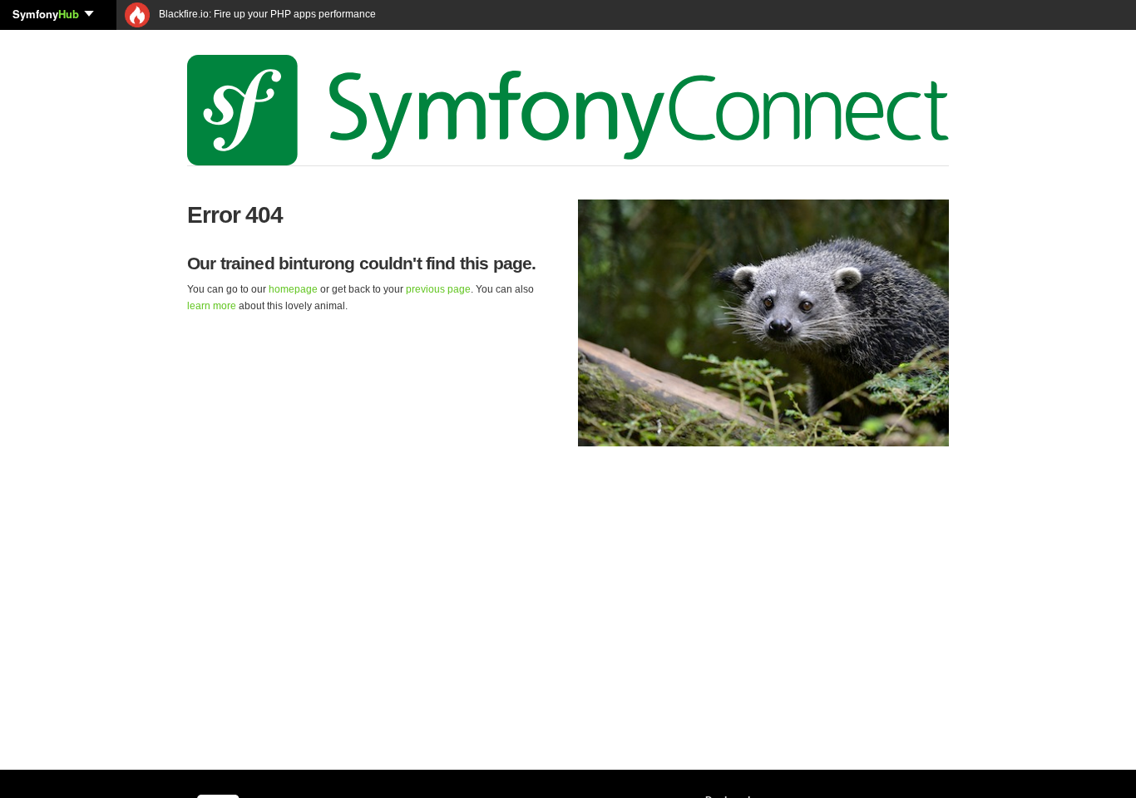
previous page (438, 289)
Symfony (45, 14)
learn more (211, 306)
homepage (293, 289)
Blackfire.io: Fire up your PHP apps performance (266, 14)
